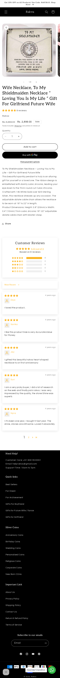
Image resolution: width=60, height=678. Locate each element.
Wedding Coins (13, 548)
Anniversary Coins (14, 535)
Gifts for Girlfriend (14, 517)
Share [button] (8, 224)
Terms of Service (14, 625)
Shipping (18, 126)
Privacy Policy (12, 599)
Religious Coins (13, 561)
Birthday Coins (13, 542)
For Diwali (10, 491)
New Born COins (14, 574)
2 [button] (28, 437)
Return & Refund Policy (17, 618)
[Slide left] (24, 82)
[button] (6, 12)
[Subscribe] (45, 643)
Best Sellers (11, 484)
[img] (11, 296)
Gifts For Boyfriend (15, 504)
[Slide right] (36, 82)
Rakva (33, 676)
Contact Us (11, 612)
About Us (10, 592)
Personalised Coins (15, 555)
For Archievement (14, 498)
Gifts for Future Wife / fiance (20, 511)
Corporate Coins (14, 568)
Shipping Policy (13, 605)
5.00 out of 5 (37, 249)
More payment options (30, 162)
